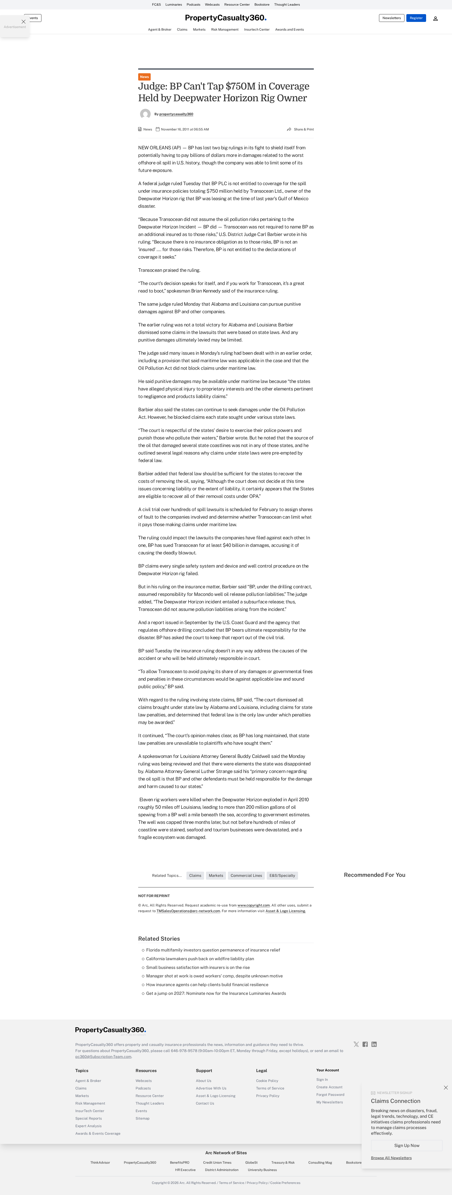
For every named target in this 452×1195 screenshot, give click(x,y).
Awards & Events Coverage (98, 1133)
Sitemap (142, 1118)
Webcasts (212, 4)
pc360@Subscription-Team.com (103, 1056)
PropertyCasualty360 (140, 1162)
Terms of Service (270, 1088)
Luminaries (173, 4)
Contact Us (205, 1103)
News (144, 77)
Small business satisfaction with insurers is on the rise (198, 967)
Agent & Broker (88, 1081)
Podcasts (193, 4)
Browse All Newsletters (391, 1158)
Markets (82, 1096)
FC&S (156, 4)
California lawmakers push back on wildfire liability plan (200, 958)
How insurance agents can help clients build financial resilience (207, 984)
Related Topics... (167, 875)
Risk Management (90, 1103)
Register (416, 18)
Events (33, 18)
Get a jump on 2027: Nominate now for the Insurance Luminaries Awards (216, 993)
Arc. (182, 1183)
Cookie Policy (267, 1081)
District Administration (221, 1170)
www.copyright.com (254, 905)
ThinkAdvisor (100, 1162)
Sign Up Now (407, 1145)
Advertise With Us (211, 1088)
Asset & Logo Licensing (215, 1096)
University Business (262, 1170)
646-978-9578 (184, 1051)
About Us (203, 1081)
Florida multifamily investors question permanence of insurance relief (213, 949)
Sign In (322, 1079)
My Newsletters (329, 1102)
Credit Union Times (217, 1162)
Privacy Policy (267, 1096)
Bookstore (262, 4)
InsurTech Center (89, 1111)
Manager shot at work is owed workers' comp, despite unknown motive (214, 975)
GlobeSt (251, 1162)
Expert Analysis (88, 1126)
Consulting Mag (320, 1162)
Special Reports (88, 1118)
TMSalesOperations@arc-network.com (188, 911)
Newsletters (392, 18)
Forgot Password (330, 1095)
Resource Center (237, 4)
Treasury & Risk (283, 1162)
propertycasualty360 (176, 114)
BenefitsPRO (179, 1162)
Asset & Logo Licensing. (286, 911)
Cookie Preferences (285, 1183)
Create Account (329, 1087)
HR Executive (185, 1170)
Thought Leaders (287, 4)
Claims (81, 1088)
